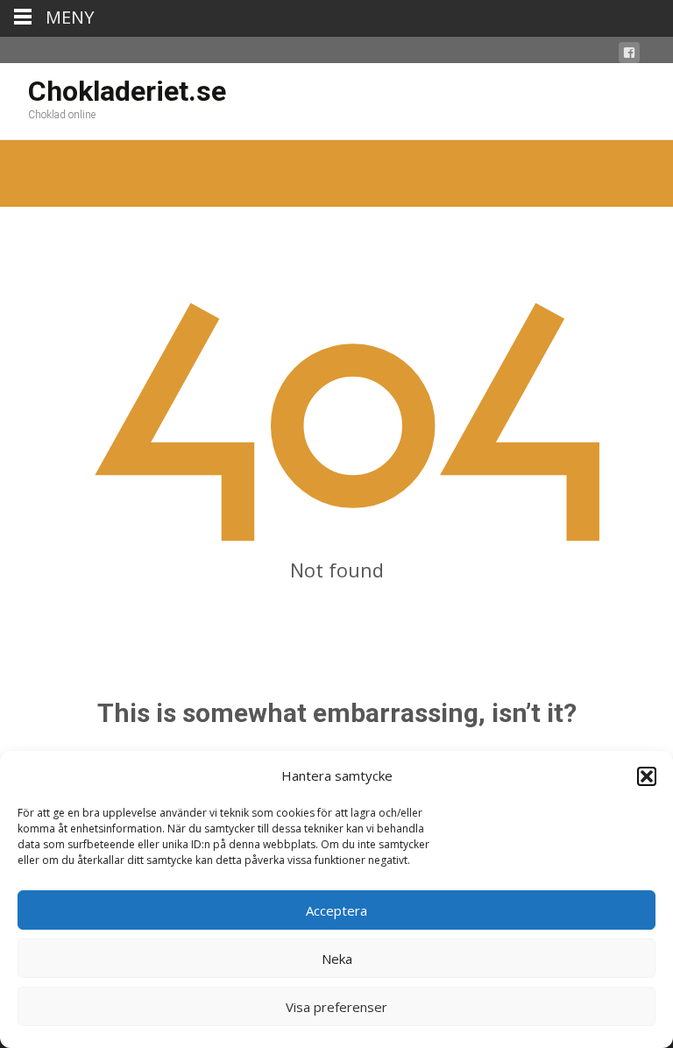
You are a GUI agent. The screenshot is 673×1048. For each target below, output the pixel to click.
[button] (646, 776)
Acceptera (336, 910)
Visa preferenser (336, 1007)
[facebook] (629, 55)
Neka (337, 958)
